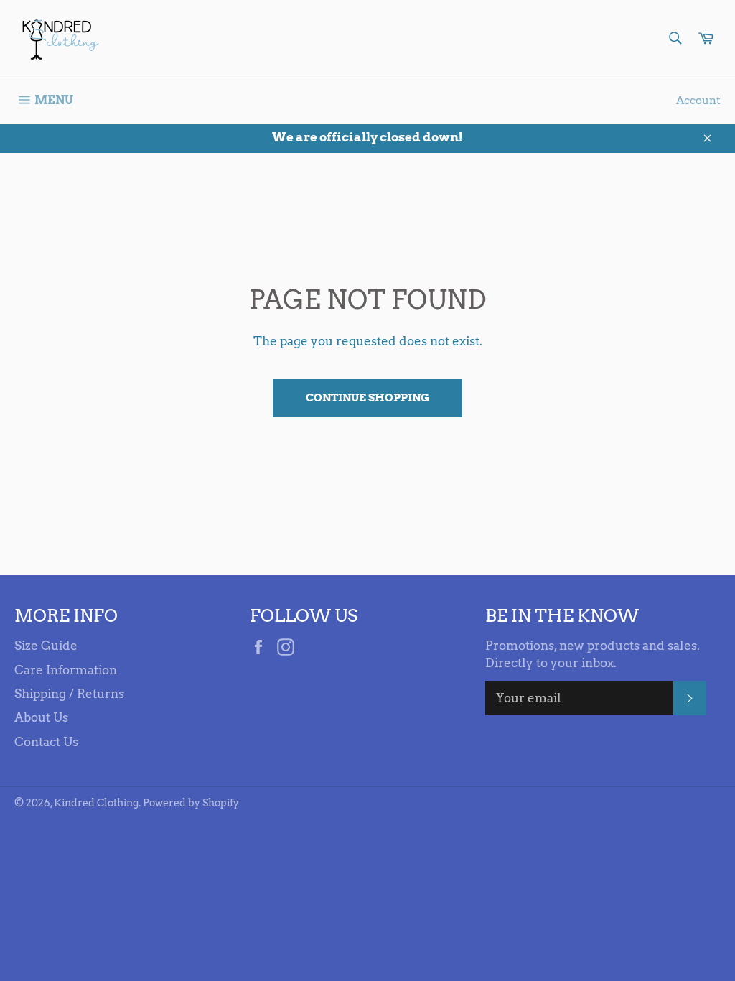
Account (698, 100)
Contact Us (46, 742)
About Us (41, 717)
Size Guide (46, 645)
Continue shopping (367, 397)
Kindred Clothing (96, 803)
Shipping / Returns (69, 694)
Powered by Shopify (191, 803)
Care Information (65, 670)
